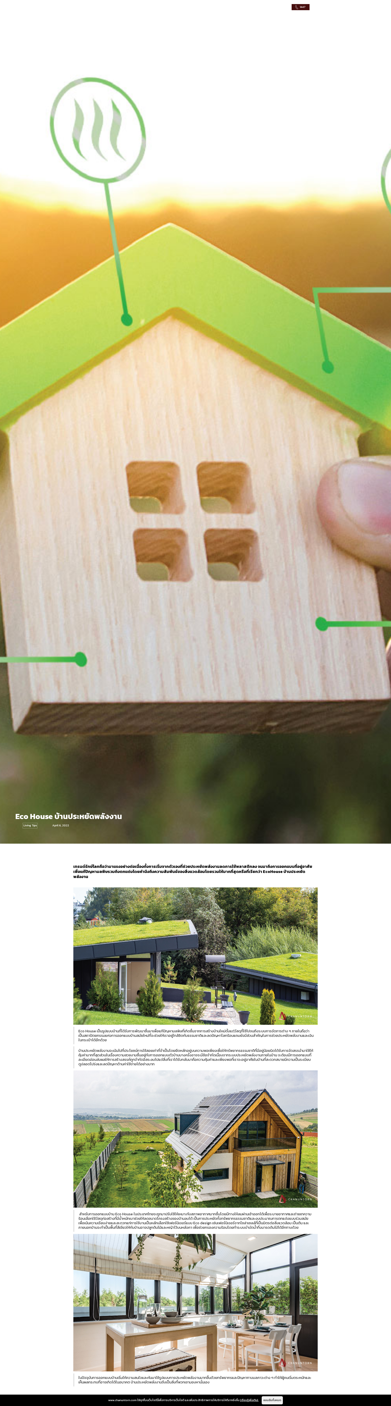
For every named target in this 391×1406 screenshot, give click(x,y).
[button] (231, 7)
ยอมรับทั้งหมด (272, 1400)
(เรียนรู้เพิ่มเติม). (249, 1400)
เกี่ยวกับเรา (281, 7)
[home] (99, 7)
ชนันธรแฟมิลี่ (259, 7)
